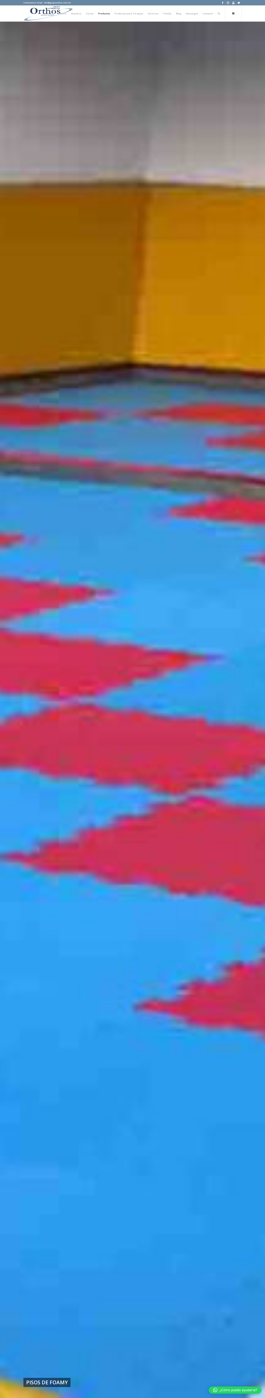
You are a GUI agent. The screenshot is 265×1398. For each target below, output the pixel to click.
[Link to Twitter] (239, 2)
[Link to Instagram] (228, 2)
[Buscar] (218, 13)
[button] (235, 1390)
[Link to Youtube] (233, 2)
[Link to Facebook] (222, 2)
